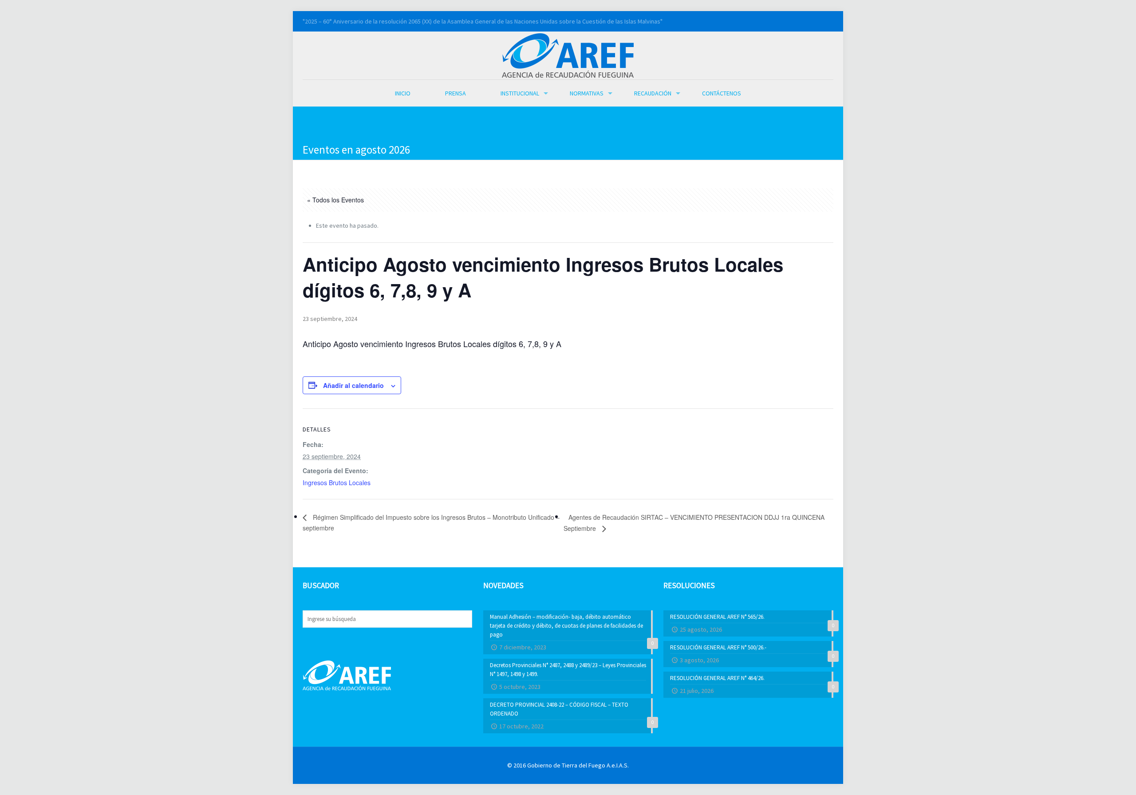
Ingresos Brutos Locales (337, 482)
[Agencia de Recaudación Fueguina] (568, 54)
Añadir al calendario (353, 385)
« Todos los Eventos (335, 199)
